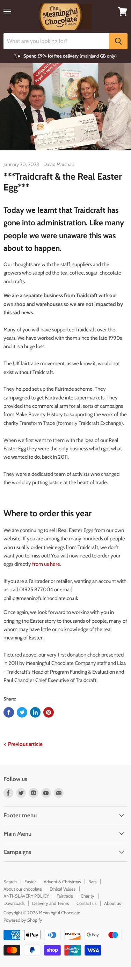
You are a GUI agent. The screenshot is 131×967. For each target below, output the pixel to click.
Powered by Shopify (22, 920)
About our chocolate (22, 889)
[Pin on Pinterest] (48, 712)
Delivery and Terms (50, 903)
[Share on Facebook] (8, 712)
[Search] (118, 41)
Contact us (86, 903)
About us (112, 903)
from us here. (46, 564)
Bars (92, 881)
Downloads (13, 903)
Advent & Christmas (62, 881)
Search (10, 881)
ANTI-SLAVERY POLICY (26, 896)
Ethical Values (62, 889)
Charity (87, 896)
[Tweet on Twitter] (22, 712)
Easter (30, 881)
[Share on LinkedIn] (35, 712)
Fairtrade (65, 896)
